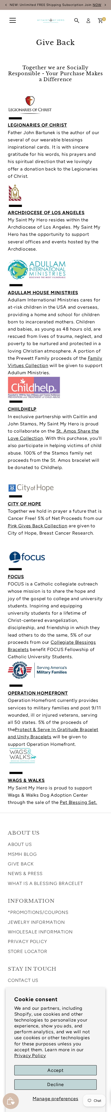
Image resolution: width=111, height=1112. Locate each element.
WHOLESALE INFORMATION (40, 932)
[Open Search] (76, 20)
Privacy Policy (30, 1055)
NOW (97, 5)
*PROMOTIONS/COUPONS (38, 912)
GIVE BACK (21, 864)
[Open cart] (100, 20)
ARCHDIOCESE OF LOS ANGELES (46, 212)
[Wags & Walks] (55, 773)
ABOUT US (20, 844)
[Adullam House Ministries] (55, 285)
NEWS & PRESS (25, 873)
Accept (55, 1070)
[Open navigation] (13, 20)
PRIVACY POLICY (27, 941)
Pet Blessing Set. (78, 802)
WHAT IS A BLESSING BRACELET (45, 883)
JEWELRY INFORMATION (36, 922)
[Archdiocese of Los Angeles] (55, 205)
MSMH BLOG (22, 854)
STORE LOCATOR (27, 951)
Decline (55, 1084)
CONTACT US (23, 980)
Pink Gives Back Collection (37, 525)
